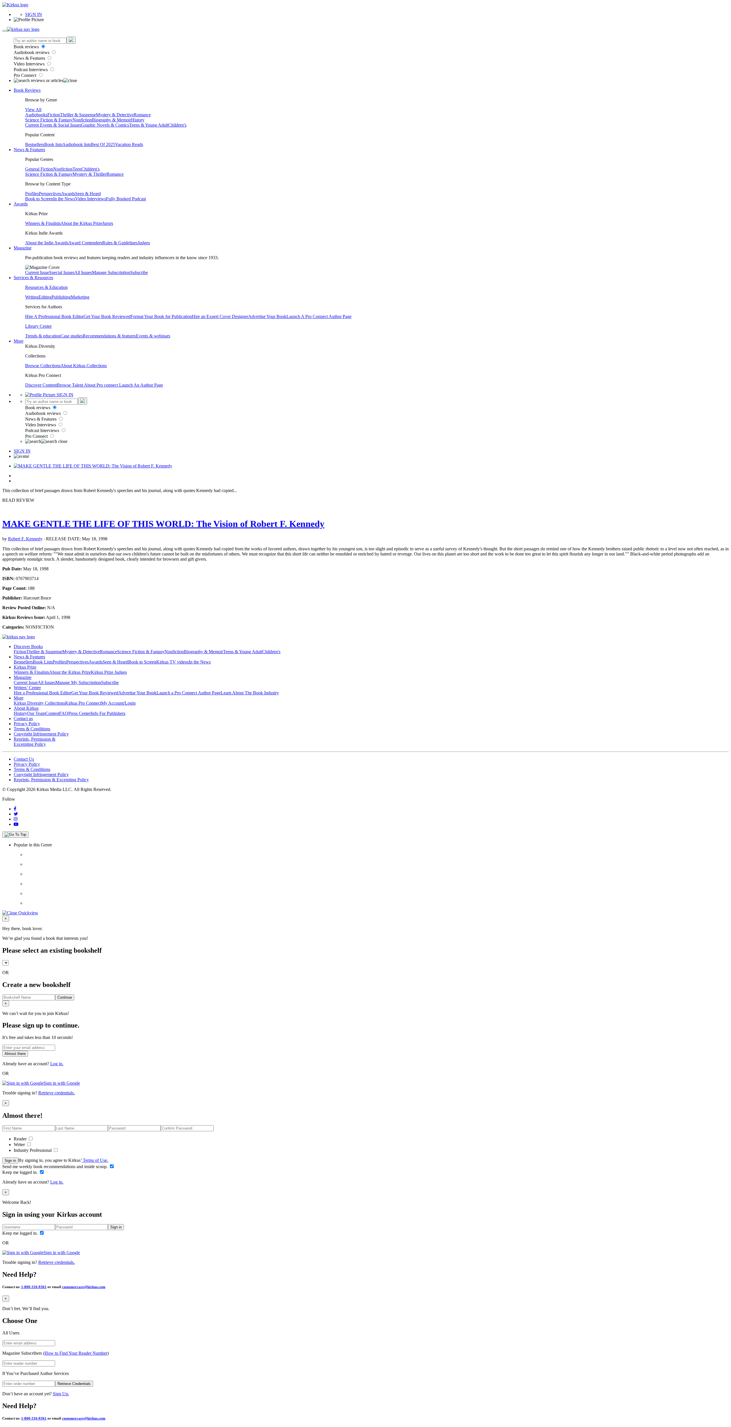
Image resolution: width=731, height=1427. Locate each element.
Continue (64, 997)
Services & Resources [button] (33, 277)
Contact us (23, 718)
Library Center (38, 326)
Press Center (79, 713)
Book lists (53, 144)
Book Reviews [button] (27, 90)
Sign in (10, 1160)
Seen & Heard (88, 193)
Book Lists (43, 661)
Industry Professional (33, 1150)
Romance (142, 114)
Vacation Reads (129, 144)
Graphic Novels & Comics (105, 125)
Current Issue (37, 272)
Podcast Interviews (31, 69)
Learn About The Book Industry (250, 692)
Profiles (32, 193)
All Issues (83, 272)
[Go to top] (15, 835)
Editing (45, 297)
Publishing (61, 297)
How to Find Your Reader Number (76, 1353)
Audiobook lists (76, 144)
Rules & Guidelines (120, 242)
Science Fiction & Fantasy (49, 119)
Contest (52, 713)
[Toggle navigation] (4, 31)
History (137, 119)
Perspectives (50, 193)
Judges (144, 242)
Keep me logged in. (20, 1172)
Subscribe (139, 272)
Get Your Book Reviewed (107, 316)
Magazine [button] (22, 247)
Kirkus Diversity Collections (39, 703)
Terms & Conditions (32, 728)
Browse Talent (70, 385)
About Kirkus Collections (84, 365)
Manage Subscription (111, 272)
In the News (64, 198)
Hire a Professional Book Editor (42, 692)
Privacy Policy (27, 723)
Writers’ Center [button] (27, 687)
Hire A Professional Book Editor (54, 316)
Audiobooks (36, 114)
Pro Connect (25, 75)
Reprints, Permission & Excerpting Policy (34, 742)
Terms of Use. (95, 1160)
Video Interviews (30, 63)
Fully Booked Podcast (126, 198)
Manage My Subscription (78, 682)
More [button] (18, 341)
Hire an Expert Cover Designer (220, 316)
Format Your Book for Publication (161, 316)
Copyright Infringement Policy (41, 734)
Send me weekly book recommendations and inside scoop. (55, 1166)
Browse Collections (43, 365)
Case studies (72, 335)
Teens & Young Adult (148, 125)
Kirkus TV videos (172, 661)
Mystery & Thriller (90, 174)
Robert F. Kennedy (25, 538)
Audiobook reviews (32, 52)
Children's (177, 125)
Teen (77, 169)
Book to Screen (39, 198)
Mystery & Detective (115, 114)
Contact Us (24, 759)
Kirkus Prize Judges (109, 672)
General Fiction (39, 169)
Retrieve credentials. (56, 1092)
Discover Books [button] (28, 646)
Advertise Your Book (267, 316)
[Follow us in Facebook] (15, 808)
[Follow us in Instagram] (16, 819)
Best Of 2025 (103, 144)
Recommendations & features (109, 335)
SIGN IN (33, 14)
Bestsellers (34, 144)
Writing (32, 297)
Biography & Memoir (111, 119)
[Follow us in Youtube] (16, 824)
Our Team (36, 713)
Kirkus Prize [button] (25, 667)
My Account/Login (118, 703)
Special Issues (61, 272)
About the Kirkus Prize (81, 223)
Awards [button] (21, 203)
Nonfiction (82, 119)
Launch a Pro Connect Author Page (188, 692)
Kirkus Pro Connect (83, 703)
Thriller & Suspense (78, 114)
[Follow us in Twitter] (16, 814)
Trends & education (43, 335)
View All (33, 109)
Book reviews (27, 46)
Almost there (15, 1054)
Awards (68, 193)
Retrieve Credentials (74, 1384)
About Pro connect (101, 385)
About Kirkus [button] (26, 708)
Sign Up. (61, 1393)
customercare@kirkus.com (83, 1287)
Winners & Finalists (43, 223)
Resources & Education (46, 287)
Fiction (53, 114)
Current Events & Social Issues (53, 125)
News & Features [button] (29, 149)
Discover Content (41, 385)
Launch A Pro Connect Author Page (319, 316)
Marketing (80, 297)
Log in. (56, 1063)
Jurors (107, 223)
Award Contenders (85, 242)
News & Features (30, 58)
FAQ (63, 713)
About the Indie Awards (46, 242)
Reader (21, 1138)
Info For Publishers (108, 713)
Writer (20, 1144)
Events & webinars (153, 335)
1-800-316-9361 (34, 1287)
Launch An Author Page (141, 385)
